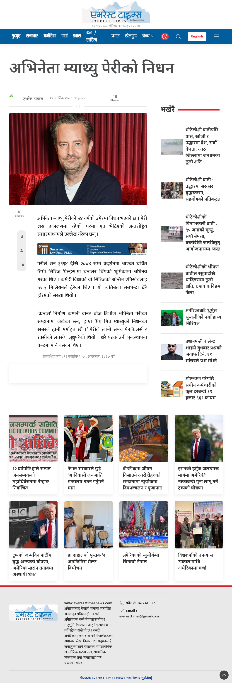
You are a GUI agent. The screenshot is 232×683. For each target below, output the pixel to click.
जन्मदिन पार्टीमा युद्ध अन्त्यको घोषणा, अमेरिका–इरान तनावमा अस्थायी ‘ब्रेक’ (32, 564)
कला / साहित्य (91, 36)
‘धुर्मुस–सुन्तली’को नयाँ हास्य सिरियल (203, 316)
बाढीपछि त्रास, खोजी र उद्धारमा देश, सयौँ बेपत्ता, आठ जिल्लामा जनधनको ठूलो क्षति (203, 146)
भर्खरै (168, 109)
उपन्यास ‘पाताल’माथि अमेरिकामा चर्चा (195, 561)
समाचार (32, 36)
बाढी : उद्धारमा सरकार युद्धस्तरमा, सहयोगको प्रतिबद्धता (204, 189)
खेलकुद (131, 36)
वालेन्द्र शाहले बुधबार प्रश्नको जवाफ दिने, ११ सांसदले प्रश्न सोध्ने (204, 351)
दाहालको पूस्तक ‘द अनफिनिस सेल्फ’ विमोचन (86, 561)
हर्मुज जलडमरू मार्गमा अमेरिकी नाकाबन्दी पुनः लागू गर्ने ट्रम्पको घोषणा (198, 478)
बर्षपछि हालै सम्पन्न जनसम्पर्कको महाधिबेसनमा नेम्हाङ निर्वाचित (31, 478)
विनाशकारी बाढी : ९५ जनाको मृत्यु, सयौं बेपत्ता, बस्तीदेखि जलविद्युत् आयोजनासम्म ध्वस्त (203, 233)
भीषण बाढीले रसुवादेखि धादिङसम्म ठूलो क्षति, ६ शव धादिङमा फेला (204, 279)
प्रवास (77, 36)
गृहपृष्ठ (16, 36)
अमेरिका (49, 36)
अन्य (146, 36)
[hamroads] (92, 248)
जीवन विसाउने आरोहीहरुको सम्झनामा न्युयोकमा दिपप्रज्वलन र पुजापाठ (142, 478)
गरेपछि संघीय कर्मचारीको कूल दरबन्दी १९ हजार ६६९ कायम (201, 388)
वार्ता (65, 36)
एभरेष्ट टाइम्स (33, 98)
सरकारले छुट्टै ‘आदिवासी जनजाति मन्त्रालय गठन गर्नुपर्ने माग (86, 478)
